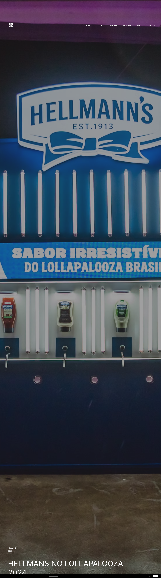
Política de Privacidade (53, 576)
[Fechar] (159, 576)
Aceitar (155, 576)
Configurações (148, 576)
